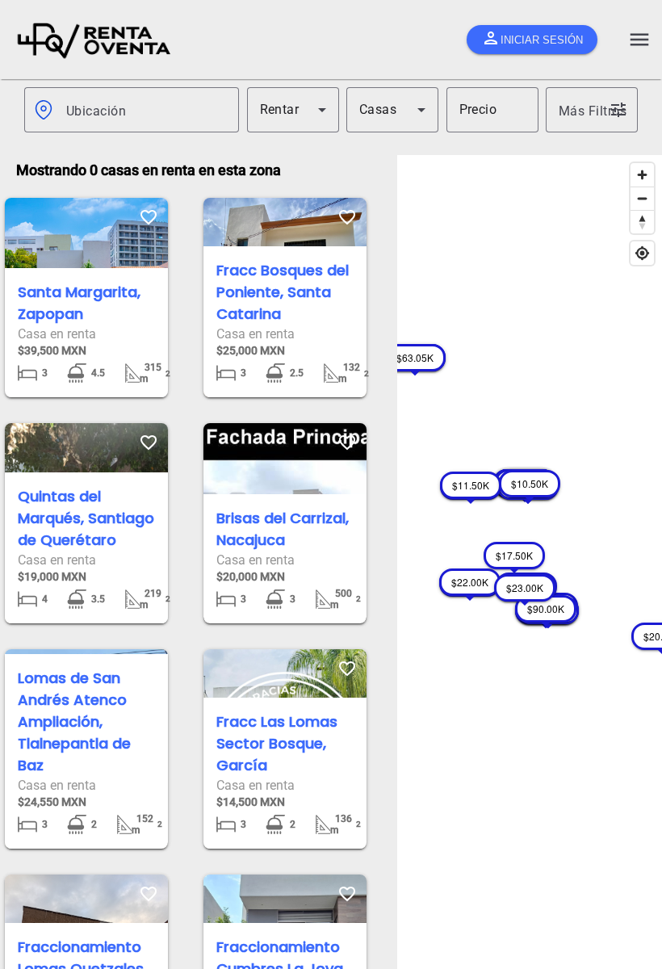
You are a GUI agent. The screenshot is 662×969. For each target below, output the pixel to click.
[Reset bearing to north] (642, 221)
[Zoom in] (642, 175)
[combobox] (146, 110)
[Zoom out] (642, 198)
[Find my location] (642, 253)
